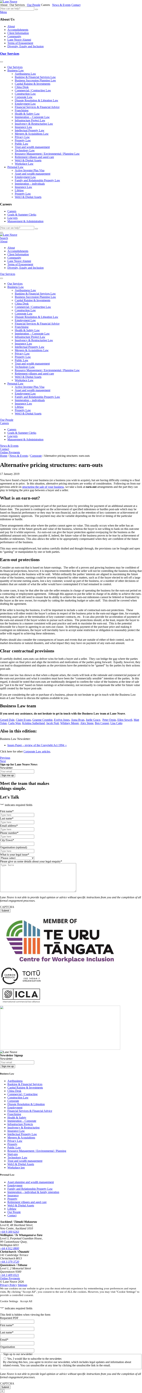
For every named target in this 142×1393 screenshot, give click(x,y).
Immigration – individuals (30, 183)
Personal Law (15, 167)
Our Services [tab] (18, 4)
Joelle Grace (93, 719)
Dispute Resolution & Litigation (26, 1104)
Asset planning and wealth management (30, 1182)
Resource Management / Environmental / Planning (36, 1150)
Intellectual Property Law (29, 130)
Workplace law (16, 1167)
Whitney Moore (69, 723)
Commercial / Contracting (22, 1094)
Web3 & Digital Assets (28, 160)
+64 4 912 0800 (9, 1248)
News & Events (61, 4)
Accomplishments (17, 29)
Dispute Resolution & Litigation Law (36, 100)
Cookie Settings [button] (9, 1301)
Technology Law (25, 150)
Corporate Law (24, 97)
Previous (5, 757)
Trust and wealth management (32, 147)
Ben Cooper (102, 723)
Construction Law (25, 93)
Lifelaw (19, 190)
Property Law (23, 140)
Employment (14, 1107)
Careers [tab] (46, 4)
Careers (11, 211)
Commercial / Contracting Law (33, 90)
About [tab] (4, 4)
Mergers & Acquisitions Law (32, 133)
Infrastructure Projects (20, 1124)
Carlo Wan (14, 723)
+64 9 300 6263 (9, 1231)
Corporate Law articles (36, 751)
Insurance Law (23, 127)
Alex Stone (86, 723)
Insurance (13, 1195)
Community (14, 36)
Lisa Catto (116, 723)
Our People (33, 4)
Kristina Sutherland (33, 723)
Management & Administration (25, 221)
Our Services (9, 54)
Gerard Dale (7, 719)
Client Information (18, 33)
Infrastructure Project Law (30, 120)
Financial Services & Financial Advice (37, 107)
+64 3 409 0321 (9, 1275)
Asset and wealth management (32, 173)
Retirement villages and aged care (34, 157)
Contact (75, 4)
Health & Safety (16, 1117)
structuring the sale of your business (43, 486)
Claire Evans (23, 719)
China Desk (22, 87)
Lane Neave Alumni (19, 39)
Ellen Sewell (124, 719)
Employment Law (25, 103)
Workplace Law (24, 163)
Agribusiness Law (25, 73)
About (11, 26)
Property (12, 1144)
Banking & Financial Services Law (35, 77)
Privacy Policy (8, 1285)
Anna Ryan (77, 719)
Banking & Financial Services (24, 1084)
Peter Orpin (109, 719)
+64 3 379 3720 (9, 1261)
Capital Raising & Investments (32, 83)
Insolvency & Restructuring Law (34, 123)
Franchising (21, 110)
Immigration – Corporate (21, 1120)
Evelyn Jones (62, 719)
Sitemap (22, 1285)
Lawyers (12, 217)
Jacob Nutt (52, 723)
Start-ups (12, 1154)
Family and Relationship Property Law (37, 180)
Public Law (21, 143)
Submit (5, 910)
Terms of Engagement (20, 43)
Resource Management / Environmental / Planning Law (47, 153)
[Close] (1, 232)
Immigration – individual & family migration (33, 1192)
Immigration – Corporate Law (32, 117)
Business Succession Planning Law (35, 80)
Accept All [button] (26, 1301)
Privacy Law (22, 137)
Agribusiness (15, 1080)
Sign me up (7, 775)
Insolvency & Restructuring (23, 1127)
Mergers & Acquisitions (21, 1137)
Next (3, 761)
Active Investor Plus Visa (29, 170)
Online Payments (10, 452)
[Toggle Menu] (1, 61)
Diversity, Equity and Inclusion (25, 46)
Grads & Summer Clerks (21, 214)
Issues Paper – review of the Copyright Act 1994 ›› (37, 745)
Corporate (13, 1100)
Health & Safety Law (27, 113)
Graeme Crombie (42, 719)
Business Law (15, 70)
